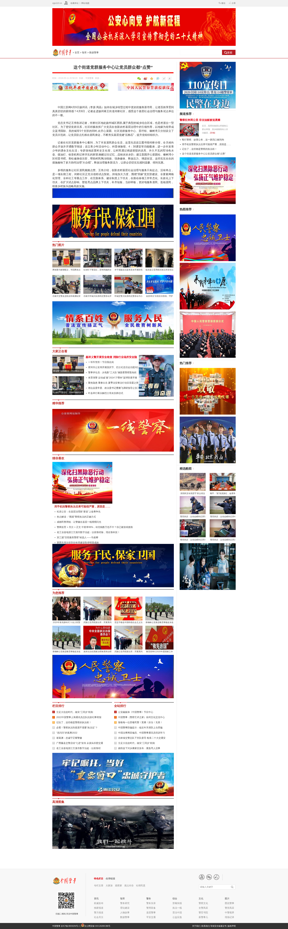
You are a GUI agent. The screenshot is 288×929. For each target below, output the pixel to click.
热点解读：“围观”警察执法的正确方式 (76, 516)
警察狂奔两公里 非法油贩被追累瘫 (200, 119)
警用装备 (151, 908)
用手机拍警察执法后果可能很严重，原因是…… (82, 506)
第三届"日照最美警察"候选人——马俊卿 (77, 537)
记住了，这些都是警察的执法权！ (73, 722)
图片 (227, 898)
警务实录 (151, 903)
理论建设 (125, 908)
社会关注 (98, 917)
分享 (234, 3)
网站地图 (85, 3)
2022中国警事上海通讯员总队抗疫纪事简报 (78, 717)
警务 (148, 898)
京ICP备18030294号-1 (70, 926)
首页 (77, 52)
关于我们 (196, 926)
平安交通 (151, 917)
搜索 (229, 52)
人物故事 (125, 912)
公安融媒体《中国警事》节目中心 (135, 712)
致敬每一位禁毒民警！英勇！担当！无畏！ (140, 722)
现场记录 (229, 917)
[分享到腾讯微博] (157, 78)
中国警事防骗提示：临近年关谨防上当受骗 (140, 727)
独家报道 (98, 908)
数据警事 (94, 52)
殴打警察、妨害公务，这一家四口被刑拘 (203, 139)
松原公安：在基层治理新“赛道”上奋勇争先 (78, 511)
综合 (174, 898)
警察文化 (203, 903)
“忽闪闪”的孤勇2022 (66, 732)
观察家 (118, 885)
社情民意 (140, 885)
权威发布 (98, 903)
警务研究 (125, 903)
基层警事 (151, 912)
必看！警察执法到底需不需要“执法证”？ (77, 727)
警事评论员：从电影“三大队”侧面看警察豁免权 (112, 372)
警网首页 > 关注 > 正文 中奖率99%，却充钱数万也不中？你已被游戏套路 (95, 527)
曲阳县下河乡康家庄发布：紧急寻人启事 (139, 748)
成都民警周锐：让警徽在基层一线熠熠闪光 (79, 522)
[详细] (212, 133)
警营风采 (229, 908)
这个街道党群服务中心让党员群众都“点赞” (204, 153)
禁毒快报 (177, 903)
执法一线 (177, 908)
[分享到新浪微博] (145, 78)
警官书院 (203, 912)
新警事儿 (203, 917)
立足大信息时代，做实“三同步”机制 (74, 712)
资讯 (96, 898)
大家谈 (109, 885)
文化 (201, 898)
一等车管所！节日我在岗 (101, 362)
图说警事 (229, 903)
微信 (223, 3)
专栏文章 (98, 885)
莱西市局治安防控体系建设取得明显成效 (78, 542)
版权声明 (232, 926)
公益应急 (177, 917)
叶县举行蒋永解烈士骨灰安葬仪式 (105, 393)
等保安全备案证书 (218, 926)
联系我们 (206, 926)
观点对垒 (129, 885)
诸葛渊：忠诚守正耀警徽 (69, 738)
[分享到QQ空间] (151, 78)
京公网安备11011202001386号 (97, 926)
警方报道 (98, 912)
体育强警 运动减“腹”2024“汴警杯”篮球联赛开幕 (112, 377)
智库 (84, 52)
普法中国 (177, 912)
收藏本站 (74, 3)
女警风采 (203, 908)
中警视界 (229, 912)
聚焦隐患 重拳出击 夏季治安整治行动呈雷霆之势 (113, 382)
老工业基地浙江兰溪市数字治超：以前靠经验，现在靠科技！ (88, 532)
